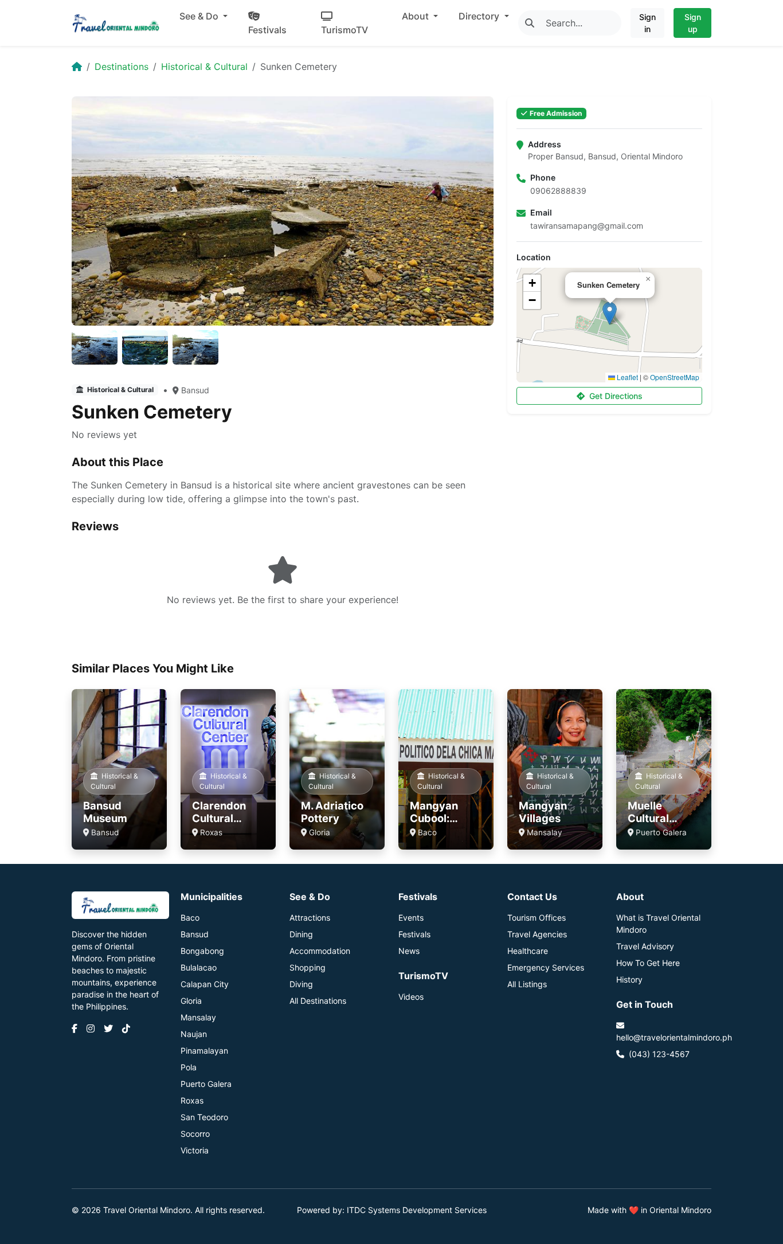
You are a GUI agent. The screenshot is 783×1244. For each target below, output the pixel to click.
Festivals (267, 30)
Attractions (309, 917)
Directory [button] (480, 16)
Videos (411, 997)
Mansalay (198, 1017)
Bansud (195, 390)
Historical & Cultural (204, 66)
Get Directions (616, 396)
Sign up (692, 23)
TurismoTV (344, 30)
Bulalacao (199, 967)
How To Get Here (648, 963)
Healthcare (527, 951)
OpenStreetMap (674, 377)
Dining (301, 934)
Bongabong (202, 951)
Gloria (191, 1001)
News (409, 951)
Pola (189, 1067)
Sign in (647, 23)
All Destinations (317, 1001)
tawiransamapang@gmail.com (586, 225)
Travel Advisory (645, 946)
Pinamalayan (204, 1050)
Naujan (194, 1034)
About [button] (416, 16)
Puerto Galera (206, 1084)
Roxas (192, 1100)
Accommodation (319, 951)
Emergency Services (545, 967)
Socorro (195, 1134)
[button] (609, 313)
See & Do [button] (200, 16)
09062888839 (558, 190)
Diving (301, 984)
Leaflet (626, 377)
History (629, 979)
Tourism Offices (536, 917)
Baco (190, 917)
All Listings (527, 984)
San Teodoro (204, 1117)
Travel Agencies (537, 934)
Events (411, 917)
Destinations (121, 66)
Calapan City (205, 984)
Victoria (195, 1150)
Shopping (307, 967)
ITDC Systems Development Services (417, 1210)
